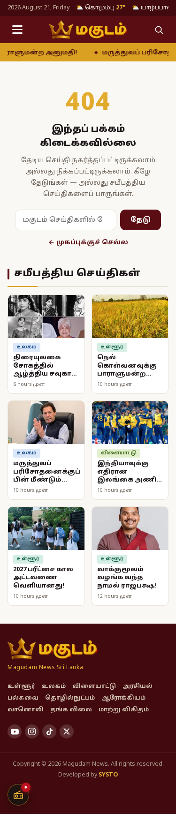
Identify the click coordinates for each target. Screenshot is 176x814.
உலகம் (54, 686)
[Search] (158, 29)
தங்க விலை (71, 710)
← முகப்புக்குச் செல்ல (88, 243)
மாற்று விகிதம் (124, 710)
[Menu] (17, 29)
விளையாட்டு (94, 686)
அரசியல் (137, 686)
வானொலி (26, 710)
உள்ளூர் (21, 686)
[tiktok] (49, 731)
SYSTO (108, 775)
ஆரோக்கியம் (123, 698)
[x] (67, 731)
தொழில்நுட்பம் (70, 698)
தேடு (140, 220)
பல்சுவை (23, 698)
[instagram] (32, 731)
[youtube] (15, 731)
